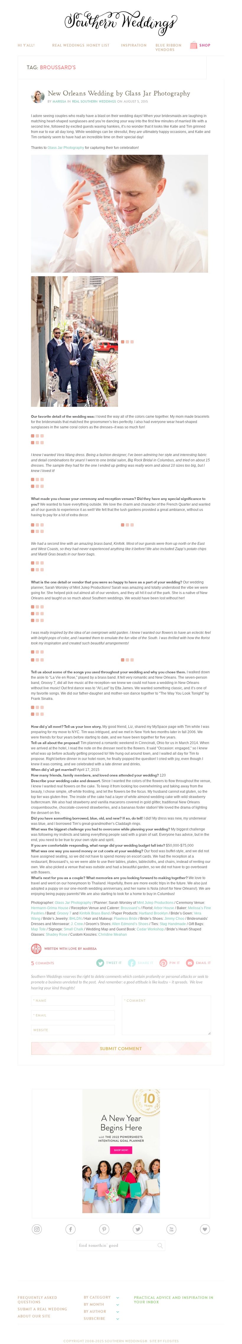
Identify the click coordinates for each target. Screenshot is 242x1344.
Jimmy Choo (174, 919)
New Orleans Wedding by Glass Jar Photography (119, 93)
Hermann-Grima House (49, 908)
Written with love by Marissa (70, 949)
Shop (205, 45)
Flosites (171, 1341)
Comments (42, 962)
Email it (203, 963)
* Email (39, 1015)
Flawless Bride (126, 919)
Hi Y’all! (26, 45)
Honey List (97, 45)
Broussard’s (130, 908)
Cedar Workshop (150, 929)
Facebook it (44, 257)
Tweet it (41, 262)
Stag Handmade (173, 924)
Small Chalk (73, 929)
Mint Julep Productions (155, 903)
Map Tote (38, 929)
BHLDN (75, 919)
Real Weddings (68, 45)
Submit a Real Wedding (42, 1309)
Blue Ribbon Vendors (169, 47)
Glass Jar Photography (66, 148)
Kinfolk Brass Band (94, 913)
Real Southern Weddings (94, 101)
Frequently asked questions (37, 1299)
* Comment (134, 1001)
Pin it (39, 267)
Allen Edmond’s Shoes (130, 924)
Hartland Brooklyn (153, 913)
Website (40, 1030)
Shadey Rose (57, 934)
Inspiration (134, 45)
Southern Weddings (121, 23)
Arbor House (164, 908)
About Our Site (34, 1316)
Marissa (59, 101)
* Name (39, 1001)
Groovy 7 (64, 913)
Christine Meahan (112, 934)
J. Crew (77, 924)
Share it (145, 963)
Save (39, 252)
